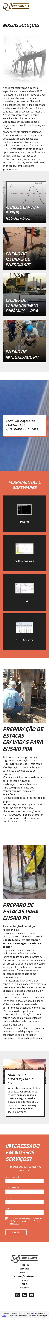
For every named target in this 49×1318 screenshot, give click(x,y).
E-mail (8, 1208)
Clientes (24, 1272)
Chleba (31, 1313)
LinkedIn (24, 1295)
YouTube (31, 1295)
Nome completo (12, 1177)
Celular (8, 1198)
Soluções (24, 1269)
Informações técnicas (25, 1276)
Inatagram (17, 1295)
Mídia (24, 1284)
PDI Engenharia (16, 7)
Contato (24, 1288)
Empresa (24, 1265)
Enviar (16, 1232)
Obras (24, 1280)
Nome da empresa (13, 1187)
